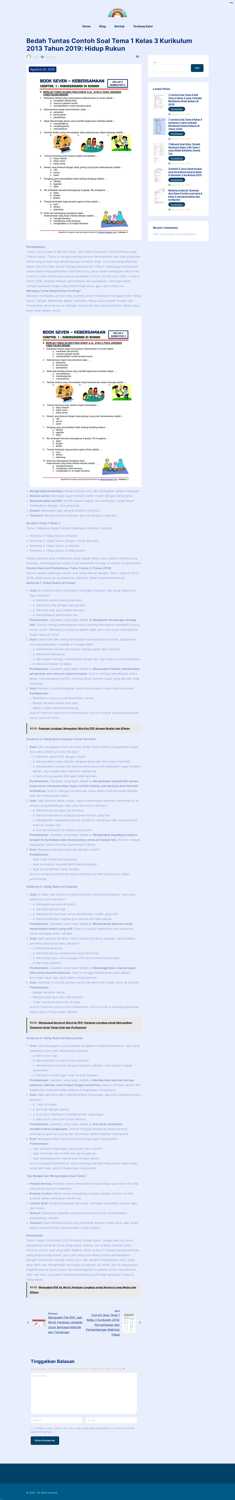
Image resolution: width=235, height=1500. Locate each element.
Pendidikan (51, 56)
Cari (155, 62)
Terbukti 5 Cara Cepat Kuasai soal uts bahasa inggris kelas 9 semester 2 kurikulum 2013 (185, 171)
